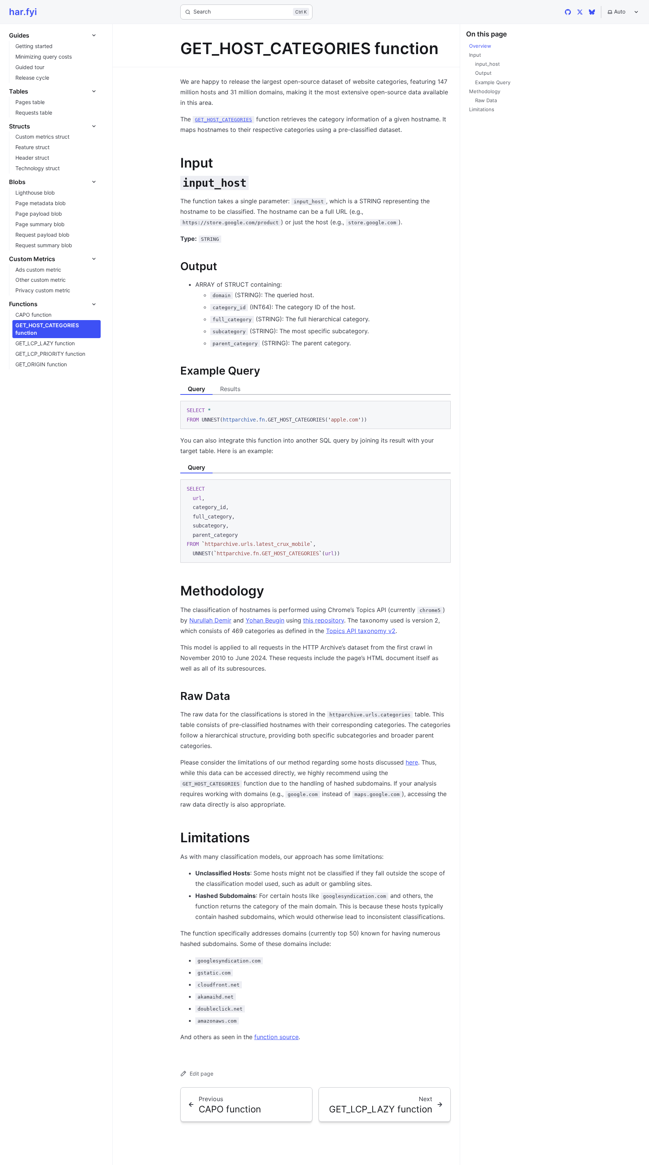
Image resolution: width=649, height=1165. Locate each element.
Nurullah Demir (210, 620)
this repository (323, 620)
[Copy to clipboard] (441, 410)
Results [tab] (230, 389)
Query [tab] (196, 389)
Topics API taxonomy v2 (360, 631)
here (412, 762)
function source (276, 1037)
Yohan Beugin (265, 620)
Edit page (201, 1073)
